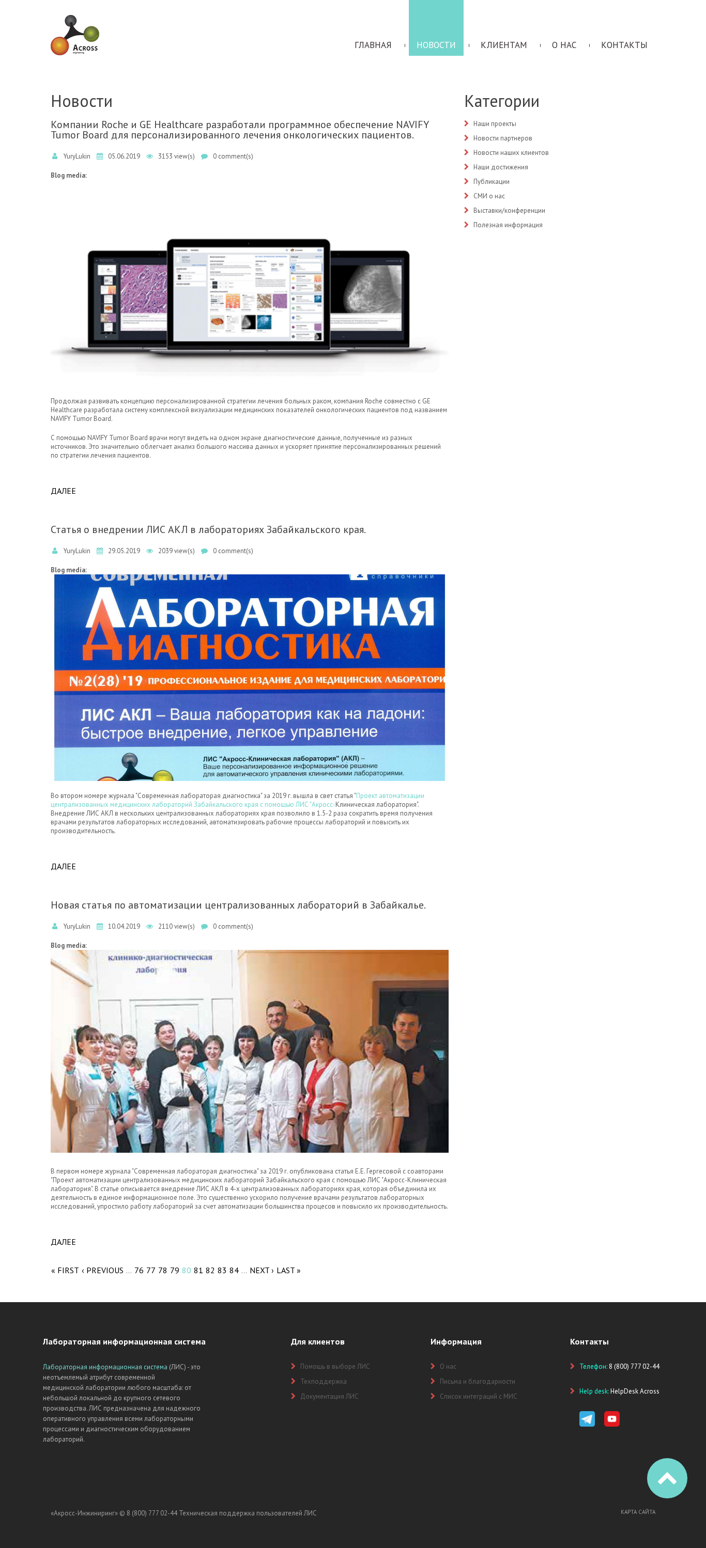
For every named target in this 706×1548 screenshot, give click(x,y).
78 (162, 1270)
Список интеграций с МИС (478, 1396)
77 (151, 1270)
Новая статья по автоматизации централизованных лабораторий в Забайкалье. (238, 905)
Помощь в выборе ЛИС (335, 1366)
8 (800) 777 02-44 (152, 1513)
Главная (373, 45)
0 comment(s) (233, 156)
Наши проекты (494, 123)
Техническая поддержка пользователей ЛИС (248, 1513)
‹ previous (103, 1270)
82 (210, 1270)
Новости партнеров (502, 138)
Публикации (491, 181)
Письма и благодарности (477, 1381)
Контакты (624, 45)
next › (262, 1270)
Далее (63, 491)
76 (139, 1270)
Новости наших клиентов (511, 152)
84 (234, 1270)
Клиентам (504, 45)
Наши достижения (500, 167)
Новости (436, 45)
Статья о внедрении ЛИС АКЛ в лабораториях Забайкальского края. (208, 529)
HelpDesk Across (634, 1391)
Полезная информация (508, 225)
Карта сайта (638, 1511)
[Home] (75, 19)
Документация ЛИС (329, 1396)
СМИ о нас (489, 196)
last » (289, 1270)
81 (198, 1270)
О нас (564, 45)
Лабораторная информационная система (105, 1367)
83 (222, 1270)
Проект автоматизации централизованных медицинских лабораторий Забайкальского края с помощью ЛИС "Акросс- (237, 800)
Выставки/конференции (509, 210)
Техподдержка (323, 1381)
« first (65, 1270)
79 (174, 1270)
